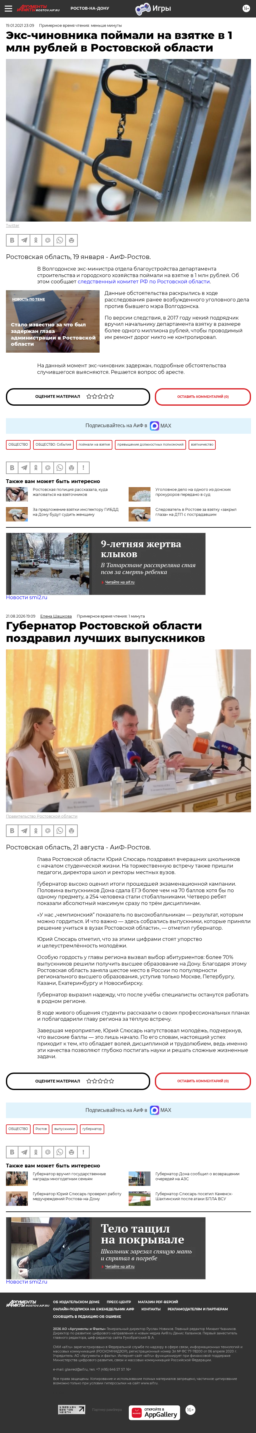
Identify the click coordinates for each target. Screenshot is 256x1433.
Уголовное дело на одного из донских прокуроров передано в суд (193, 492)
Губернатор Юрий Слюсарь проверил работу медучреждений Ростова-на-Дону (77, 1196)
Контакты (150, 1309)
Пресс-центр (119, 1302)
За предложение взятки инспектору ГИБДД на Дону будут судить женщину (76, 512)
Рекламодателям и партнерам (198, 1309)
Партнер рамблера (107, 1409)
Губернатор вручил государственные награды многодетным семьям (69, 1176)
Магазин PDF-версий (158, 1302)
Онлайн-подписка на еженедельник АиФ (93, 1309)
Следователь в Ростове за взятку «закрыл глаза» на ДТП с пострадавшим (196, 512)
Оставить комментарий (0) (203, 397)
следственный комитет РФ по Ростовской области (144, 282)
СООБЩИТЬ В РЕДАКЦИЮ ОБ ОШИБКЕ (87, 1317)
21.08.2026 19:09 (20, 616)
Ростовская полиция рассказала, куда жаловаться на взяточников (70, 492)
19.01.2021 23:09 (20, 25)
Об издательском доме (76, 1302)
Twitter (12, 225)
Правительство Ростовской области (41, 816)
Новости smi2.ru (26, 597)
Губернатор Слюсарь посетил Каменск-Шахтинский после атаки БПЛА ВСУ (194, 1196)
